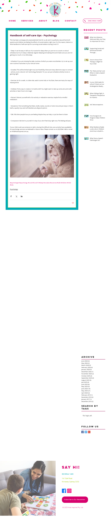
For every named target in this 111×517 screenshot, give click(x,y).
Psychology (14, 189)
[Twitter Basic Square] (86, 432)
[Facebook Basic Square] (82, 432)
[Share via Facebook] (11, 196)
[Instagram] (69, 491)
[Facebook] (64, 491)
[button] (29, 20)
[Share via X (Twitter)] (16, 196)
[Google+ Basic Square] (89, 432)
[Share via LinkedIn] (22, 196)
